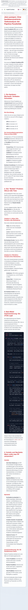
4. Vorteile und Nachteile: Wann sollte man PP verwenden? (13, 454)
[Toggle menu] (2, 9)
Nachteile (7, 494)
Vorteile (6, 460)
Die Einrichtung (9, 112)
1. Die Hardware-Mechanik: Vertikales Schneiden (12, 96)
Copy (21, 333)
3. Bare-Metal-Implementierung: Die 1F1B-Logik (12, 314)
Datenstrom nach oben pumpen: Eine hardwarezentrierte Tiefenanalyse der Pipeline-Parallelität (12, 19)
